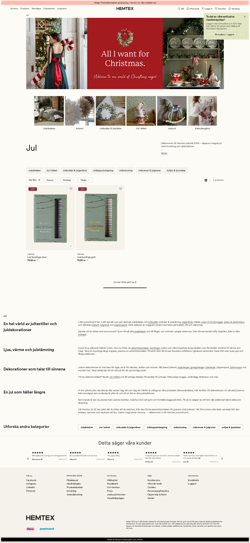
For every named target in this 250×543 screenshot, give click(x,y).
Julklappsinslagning (103, 170)
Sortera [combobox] (50, 180)
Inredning (71, 491)
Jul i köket (51, 170)
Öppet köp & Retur (157, 494)
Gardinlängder (74, 483)
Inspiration (62, 8)
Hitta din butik (155, 483)
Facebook (31, 480)
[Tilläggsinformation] (37, 260)
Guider (151, 498)
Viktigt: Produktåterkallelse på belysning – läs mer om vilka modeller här (125, 3)
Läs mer (164, 153)
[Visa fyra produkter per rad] (206, 180)
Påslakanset (72, 480)
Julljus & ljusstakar (176, 170)
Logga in (192, 483)
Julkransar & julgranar (149, 170)
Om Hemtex (113, 487)
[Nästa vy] (214, 114)
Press (109, 491)
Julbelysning (125, 170)
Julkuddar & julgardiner (75, 170)
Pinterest (30, 491)
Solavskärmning (74, 494)
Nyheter (14, 8)
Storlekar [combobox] (67, 180)
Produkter (24, 8)
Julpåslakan (35, 170)
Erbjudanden (49, 8)
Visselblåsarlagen (115, 498)
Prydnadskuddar (75, 487)
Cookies (152, 487)
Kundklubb (112, 483)
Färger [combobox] (84, 180)
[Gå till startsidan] (125, 8)
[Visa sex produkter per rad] (210, 180)
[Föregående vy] (36, 114)
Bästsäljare (36, 8)
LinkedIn (30, 487)
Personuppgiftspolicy (158, 491)
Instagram (31, 483)
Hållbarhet (112, 480)
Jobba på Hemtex (116, 494)
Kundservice (154, 480)
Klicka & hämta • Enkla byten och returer (125, 539)
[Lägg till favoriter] (71, 189)
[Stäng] (245, 16)
